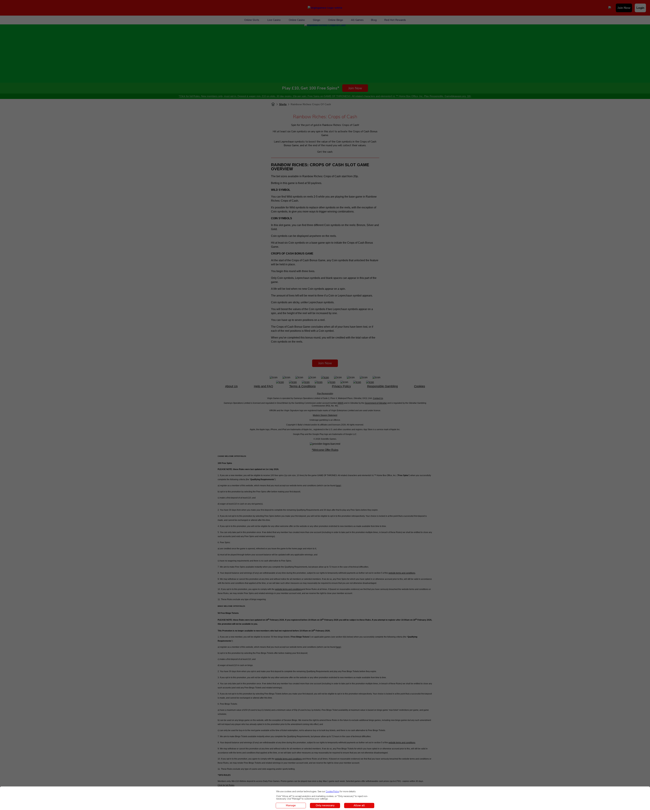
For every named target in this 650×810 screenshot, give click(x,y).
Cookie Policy (332, 791)
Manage (291, 805)
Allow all (359, 805)
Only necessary (325, 805)
